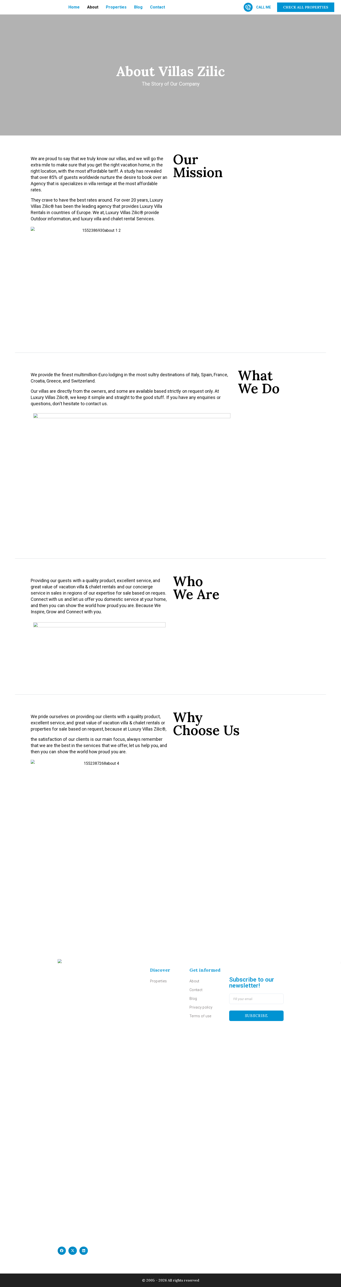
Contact (157, 7)
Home (74, 7)
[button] (62, 1251)
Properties (116, 7)
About (92, 7)
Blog (138, 7)
